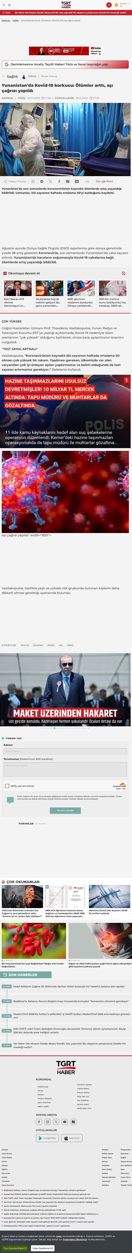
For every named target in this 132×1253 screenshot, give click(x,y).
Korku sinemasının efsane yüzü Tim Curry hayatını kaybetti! (30, 1206)
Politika (105, 1185)
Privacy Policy (83, 1092)
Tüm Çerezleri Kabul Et (15, 1248)
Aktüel (5, 1150)
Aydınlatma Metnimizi (75, 1239)
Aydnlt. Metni (83, 1104)
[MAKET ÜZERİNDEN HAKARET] (65, 689)
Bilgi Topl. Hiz (83, 1096)
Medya (105, 1173)
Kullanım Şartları (84, 1085)
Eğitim (5, 1169)
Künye (40, 1091)
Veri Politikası (83, 1100)
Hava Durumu (8, 1185)
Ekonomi (6, 1173)
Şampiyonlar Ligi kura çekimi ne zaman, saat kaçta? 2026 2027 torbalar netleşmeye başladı (44, 1218)
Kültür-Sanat (107, 1153)
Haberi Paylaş (17, 181)
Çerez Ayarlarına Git (43, 1248)
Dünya (5, 1165)
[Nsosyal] (67, 181)
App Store (74, 1138)
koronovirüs (48, 253)
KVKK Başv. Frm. (84, 1108)
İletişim (41, 1095)
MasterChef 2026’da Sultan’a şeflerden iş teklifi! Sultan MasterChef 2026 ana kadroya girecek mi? (71, 1016)
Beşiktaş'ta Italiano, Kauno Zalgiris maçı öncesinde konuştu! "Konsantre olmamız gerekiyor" (71, 1001)
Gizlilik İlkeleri (83, 1088)
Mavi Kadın (107, 1169)
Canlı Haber (7, 1157)
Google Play (49, 1138)
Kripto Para (107, 1157)
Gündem (5, 1181)
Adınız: (8, 745)
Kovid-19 (80, 257)
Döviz (4, 1161)
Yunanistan (94, 253)
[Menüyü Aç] (9, 5)
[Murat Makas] (24, 76)
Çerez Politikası (44, 1102)
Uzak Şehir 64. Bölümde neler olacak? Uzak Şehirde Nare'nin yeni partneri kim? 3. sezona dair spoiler (49, 1222)
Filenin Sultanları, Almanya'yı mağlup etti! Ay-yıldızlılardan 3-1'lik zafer (35, 1210)
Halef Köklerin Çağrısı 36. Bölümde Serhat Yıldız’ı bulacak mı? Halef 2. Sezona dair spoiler (69, 986)
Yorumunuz (28, 759)
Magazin (105, 1165)
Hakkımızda (43, 1087)
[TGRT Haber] (66, 5)
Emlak (4, 1177)
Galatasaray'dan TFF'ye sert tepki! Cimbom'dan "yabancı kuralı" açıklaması (37, 1226)
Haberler (6, 20)
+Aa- (87, 181)
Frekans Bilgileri (45, 1098)
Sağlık (16, 20)
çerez (59, 1236)
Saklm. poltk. (43, 1106)
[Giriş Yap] (109, 5)
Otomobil (106, 1181)
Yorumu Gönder (65, 810)
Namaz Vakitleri (109, 1177)
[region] (66, 1242)
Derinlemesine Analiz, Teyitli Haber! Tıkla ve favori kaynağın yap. (59, 64)
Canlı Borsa (7, 1153)
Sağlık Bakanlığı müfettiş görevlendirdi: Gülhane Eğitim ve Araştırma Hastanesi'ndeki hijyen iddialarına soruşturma (51, 1214)
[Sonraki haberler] (123, 273)
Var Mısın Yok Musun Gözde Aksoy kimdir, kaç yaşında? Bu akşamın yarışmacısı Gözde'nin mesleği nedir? (70, 12)
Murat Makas (49, 76)
